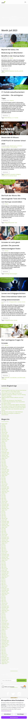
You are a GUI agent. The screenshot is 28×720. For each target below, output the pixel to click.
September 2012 (5, 662)
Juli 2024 (3, 459)
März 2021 (3, 517)
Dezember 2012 (5, 657)
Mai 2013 (3, 650)
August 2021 (4, 510)
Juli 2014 (3, 630)
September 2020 (5, 525)
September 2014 (5, 627)
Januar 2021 (4, 520)
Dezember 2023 (5, 469)
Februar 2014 (4, 637)
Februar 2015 (4, 620)
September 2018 (5, 558)
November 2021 (5, 505)
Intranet (9, 117)
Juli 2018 (3, 561)
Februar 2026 (4, 432)
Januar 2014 (4, 639)
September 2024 (5, 456)
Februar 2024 (4, 466)
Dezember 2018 (5, 554)
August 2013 (4, 646)
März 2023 (3, 482)
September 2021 (5, 508)
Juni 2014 (3, 632)
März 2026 (3, 431)
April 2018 (3, 566)
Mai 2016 (3, 599)
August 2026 (4, 423)
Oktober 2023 (4, 472)
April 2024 (3, 464)
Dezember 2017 (5, 571)
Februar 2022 (4, 501)
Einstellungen (20, 714)
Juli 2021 (3, 511)
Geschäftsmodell (21, 377)
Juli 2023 (3, 477)
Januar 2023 (4, 485)
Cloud (5, 117)
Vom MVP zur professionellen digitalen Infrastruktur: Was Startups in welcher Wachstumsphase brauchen (13, 405)
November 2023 (5, 471)
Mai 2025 (3, 445)
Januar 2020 (4, 535)
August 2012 (4, 663)
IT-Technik (15, 117)
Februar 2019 (4, 551)
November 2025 (5, 436)
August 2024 (4, 458)
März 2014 (3, 636)
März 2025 (3, 448)
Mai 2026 (3, 428)
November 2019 (5, 538)
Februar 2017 (4, 586)
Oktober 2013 (4, 643)
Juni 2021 (3, 512)
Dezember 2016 (5, 589)
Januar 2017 (4, 587)
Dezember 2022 (5, 487)
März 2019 (3, 550)
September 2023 (5, 474)
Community (19, 145)
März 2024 (3, 465)
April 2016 (3, 600)
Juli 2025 (3, 442)
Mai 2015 (3, 616)
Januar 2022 (4, 502)
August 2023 (4, 475)
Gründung (6, 273)
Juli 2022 (3, 494)
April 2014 (3, 634)
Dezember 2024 (5, 452)
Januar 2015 (4, 622)
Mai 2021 (3, 514)
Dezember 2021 (5, 504)
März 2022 (3, 500)
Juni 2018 (3, 563)
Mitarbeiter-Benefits (14, 71)
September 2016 (5, 593)
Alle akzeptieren (14, 717)
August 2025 (4, 441)
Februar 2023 (4, 484)
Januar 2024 (4, 468)
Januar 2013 (4, 656)
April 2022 (3, 498)
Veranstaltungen (14, 147)
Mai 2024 (3, 462)
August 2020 (4, 527)
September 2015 (5, 610)
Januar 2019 (4, 553)
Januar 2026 (4, 433)
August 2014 (4, 629)
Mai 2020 (3, 530)
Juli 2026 (3, 425)
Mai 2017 (3, 581)
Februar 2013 (4, 655)
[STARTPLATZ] (3, 2)
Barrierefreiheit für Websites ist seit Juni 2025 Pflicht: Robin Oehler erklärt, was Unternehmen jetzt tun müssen (13, 409)
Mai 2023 (3, 479)
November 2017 (5, 573)
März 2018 (3, 567)
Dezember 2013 (5, 640)
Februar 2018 (4, 568)
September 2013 (5, 644)
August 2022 (4, 492)
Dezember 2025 (5, 435)
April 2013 (3, 652)
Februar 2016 (4, 603)
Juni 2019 (3, 545)
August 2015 (4, 611)
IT (12, 117)
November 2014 (5, 624)
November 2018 (5, 555)
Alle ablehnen (7, 714)
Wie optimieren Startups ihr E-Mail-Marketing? (12, 412)
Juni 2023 (3, 478)
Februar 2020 (4, 534)
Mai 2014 (3, 633)
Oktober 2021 (4, 507)
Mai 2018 (3, 564)
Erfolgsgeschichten (13, 301)
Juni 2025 (3, 444)
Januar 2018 (4, 570)
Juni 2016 (3, 597)
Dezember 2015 (5, 606)
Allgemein (12, 100)
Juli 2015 (3, 613)
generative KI (7, 174)
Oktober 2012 (4, 660)
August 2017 (4, 577)
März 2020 (3, 533)
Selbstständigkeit (13, 273)
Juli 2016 (3, 596)
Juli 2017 (3, 578)
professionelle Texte (12, 222)
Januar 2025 (4, 451)
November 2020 (5, 522)
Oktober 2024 (4, 455)
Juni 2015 (3, 614)
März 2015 (3, 619)
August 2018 (4, 560)
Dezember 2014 (5, 623)
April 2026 (3, 429)
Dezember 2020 (5, 521)
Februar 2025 (4, 449)
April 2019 (3, 548)
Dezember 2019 (5, 537)
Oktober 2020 (4, 524)
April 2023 (3, 481)
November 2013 (5, 642)
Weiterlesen (5, 68)
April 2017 (3, 583)
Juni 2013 (3, 649)
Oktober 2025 (4, 438)
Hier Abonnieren (21, 680)
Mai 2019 (3, 547)
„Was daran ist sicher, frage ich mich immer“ (11, 393)
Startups (11, 58)
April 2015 (3, 617)
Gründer (15, 320)
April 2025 (3, 446)
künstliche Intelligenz (15, 174)
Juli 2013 (3, 647)
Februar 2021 (4, 518)
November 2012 (5, 659)
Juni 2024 (3, 461)
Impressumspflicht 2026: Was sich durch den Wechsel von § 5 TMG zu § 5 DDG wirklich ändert (13, 391)
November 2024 (5, 454)
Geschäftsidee (13, 377)
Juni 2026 (3, 426)
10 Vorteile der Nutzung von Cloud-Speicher (11, 400)
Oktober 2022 (4, 489)
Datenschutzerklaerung (6, 710)
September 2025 (5, 439)
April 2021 (3, 515)
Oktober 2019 (4, 540)
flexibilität (6, 71)
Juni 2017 (3, 580)
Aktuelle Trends (13, 145)
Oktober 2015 (4, 609)
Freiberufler (7, 377)
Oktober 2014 (4, 626)
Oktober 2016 (4, 591)
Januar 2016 (4, 604)
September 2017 (5, 576)
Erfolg (5, 222)
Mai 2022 (3, 497)
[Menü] (25, 2)
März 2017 (3, 584)
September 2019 (5, 541)
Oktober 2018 (4, 557)
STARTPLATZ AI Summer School (9, 176)
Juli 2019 (3, 544)
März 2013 (3, 653)
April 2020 (3, 531)
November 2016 (5, 590)
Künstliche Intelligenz (5, 147)
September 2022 (5, 491)
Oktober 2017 (4, 574)
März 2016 (3, 601)
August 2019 (4, 543)
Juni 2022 (3, 495)
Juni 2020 (3, 528)
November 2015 (5, 607)
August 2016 (4, 594)
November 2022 (5, 488)
